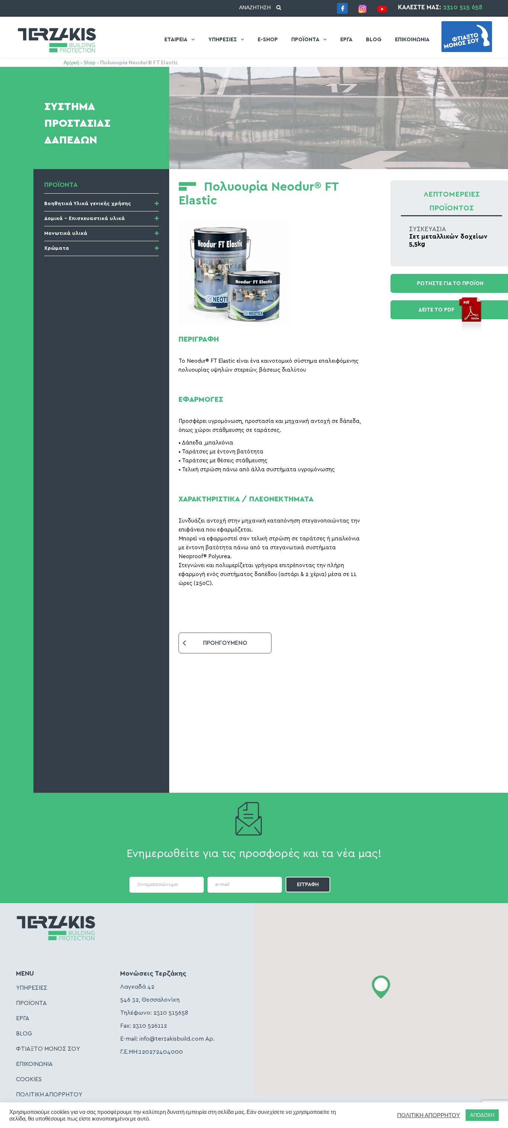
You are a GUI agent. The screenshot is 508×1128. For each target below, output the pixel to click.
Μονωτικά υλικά (65, 233)
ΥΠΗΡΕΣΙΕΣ (222, 39)
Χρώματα (56, 248)
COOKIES (29, 1079)
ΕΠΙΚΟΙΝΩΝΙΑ (412, 39)
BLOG (374, 39)
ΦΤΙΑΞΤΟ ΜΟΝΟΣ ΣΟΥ (48, 1049)
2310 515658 (170, 1013)
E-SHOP (268, 39)
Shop (90, 62)
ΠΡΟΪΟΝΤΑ (305, 39)
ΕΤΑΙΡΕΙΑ (175, 39)
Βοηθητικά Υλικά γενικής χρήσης (87, 203)
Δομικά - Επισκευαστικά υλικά (84, 218)
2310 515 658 (462, 7)
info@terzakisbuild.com (171, 1039)
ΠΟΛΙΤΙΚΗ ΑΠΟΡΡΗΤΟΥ (49, 1095)
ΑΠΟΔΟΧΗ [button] (482, 1115)
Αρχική (71, 62)
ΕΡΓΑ (346, 39)
